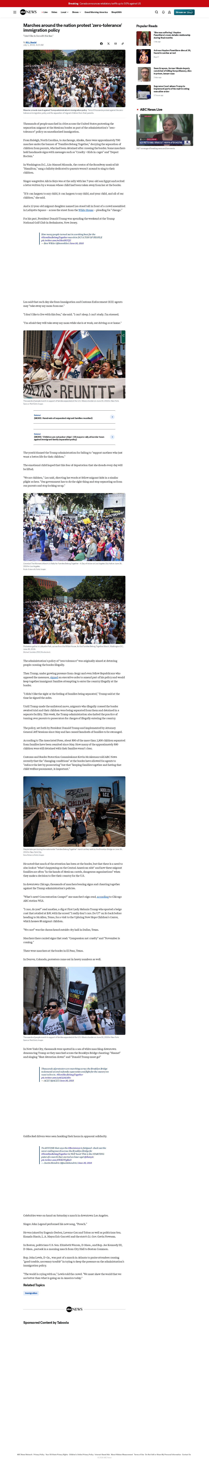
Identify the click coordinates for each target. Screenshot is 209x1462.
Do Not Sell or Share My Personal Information (163, 1454)
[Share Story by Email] (115, 43)
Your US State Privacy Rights (56, 1454)
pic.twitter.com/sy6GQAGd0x (56, 1077)
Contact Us (186, 1454)
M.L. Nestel (31, 42)
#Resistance (74, 1147)
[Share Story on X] (108, 43)
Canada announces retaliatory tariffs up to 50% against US (104, 3)
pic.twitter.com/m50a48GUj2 (56, 240)
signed (54, 677)
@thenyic (89, 1156)
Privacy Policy (39, 1454)
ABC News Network (24, 1454)
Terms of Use (139, 1454)
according (103, 896)
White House (85, 210)
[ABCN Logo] (28, 12)
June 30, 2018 (77, 243)
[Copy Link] (122, 43)
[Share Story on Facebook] (101, 43)
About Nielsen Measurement (122, 1454)
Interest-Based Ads (102, 1454)
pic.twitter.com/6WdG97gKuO (56, 1159)
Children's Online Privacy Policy (81, 1454)
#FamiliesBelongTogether (54, 237)
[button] (15, 12)
